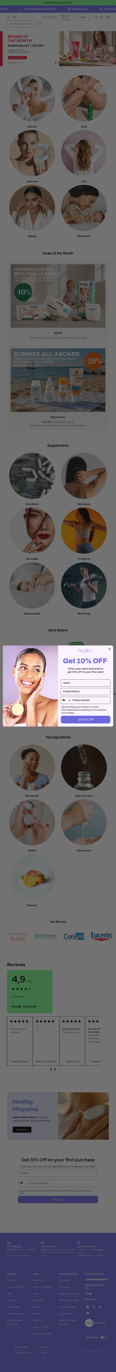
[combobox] (66, 700)
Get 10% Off (85, 719)
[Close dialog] (109, 649)
